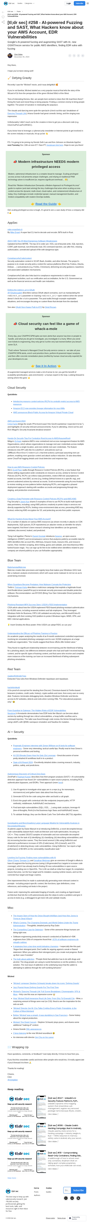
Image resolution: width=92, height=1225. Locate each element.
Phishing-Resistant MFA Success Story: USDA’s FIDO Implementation (37, 605)
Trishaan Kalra (21, 587)
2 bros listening (19, 1033)
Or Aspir (18, 441)
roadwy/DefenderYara (17, 676)
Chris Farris (12, 424)
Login (68, 3)
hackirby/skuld (14, 687)
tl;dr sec (10, 11)
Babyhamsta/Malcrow (17, 567)
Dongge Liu (25, 860)
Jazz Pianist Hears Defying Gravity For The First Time (36, 987)
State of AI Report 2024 (23, 762)
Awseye (58, 536)
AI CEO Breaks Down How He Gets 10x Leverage (34, 755)
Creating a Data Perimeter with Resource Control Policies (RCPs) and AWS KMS (42, 499)
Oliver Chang (13, 860)
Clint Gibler (18, 54)
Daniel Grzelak (39, 536)
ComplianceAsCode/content (20, 258)
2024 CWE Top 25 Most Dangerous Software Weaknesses (32, 241)
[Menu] (87, 3)
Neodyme (12, 713)
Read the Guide (46, 203)
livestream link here (55, 145)
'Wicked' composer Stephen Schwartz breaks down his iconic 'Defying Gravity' (46, 983)
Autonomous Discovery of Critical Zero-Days (26, 774)
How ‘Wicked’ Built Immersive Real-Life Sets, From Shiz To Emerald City (44, 998)
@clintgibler (13, 1080)
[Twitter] (66, 1198)
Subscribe (79, 3)
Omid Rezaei (50, 307)
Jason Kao (24, 502)
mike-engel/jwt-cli (15, 230)
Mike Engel (15, 232)
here (60, 783)
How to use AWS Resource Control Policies (26, 467)
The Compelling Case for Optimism (28, 930)
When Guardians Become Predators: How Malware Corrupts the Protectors (39, 584)
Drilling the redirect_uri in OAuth (21, 290)
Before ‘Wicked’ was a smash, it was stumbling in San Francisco (40, 1015)
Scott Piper (17, 470)
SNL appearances (33, 1029)
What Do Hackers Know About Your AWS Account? (29, 519)
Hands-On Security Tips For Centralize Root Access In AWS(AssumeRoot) (39, 438)
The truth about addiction (23, 959)
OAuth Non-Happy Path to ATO (29, 307)
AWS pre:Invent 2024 (17, 421)
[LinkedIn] (72, 1198)
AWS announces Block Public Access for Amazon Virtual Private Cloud (43, 412)
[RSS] (78, 1198)
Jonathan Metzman (42, 860)
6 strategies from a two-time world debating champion (35, 946)
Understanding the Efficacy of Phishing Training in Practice (32, 633)
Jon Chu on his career (44, 1037)
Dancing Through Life (17, 113)
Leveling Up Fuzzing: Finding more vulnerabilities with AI (32, 858)
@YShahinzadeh (15, 293)
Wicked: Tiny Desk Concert (24, 1022)
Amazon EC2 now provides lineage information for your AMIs (39, 408)
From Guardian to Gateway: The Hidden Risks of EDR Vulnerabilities (37, 710)
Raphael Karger (24, 777)
